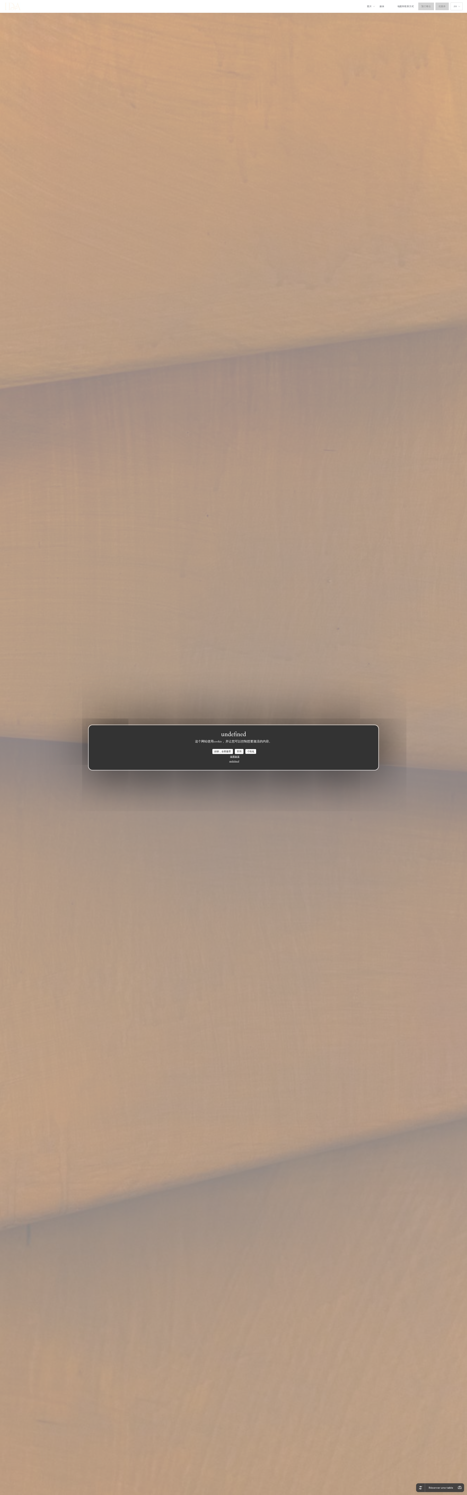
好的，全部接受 (222, 751)
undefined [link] (234, 761)
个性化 (250, 751)
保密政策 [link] (235, 756)
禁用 (239, 751)
